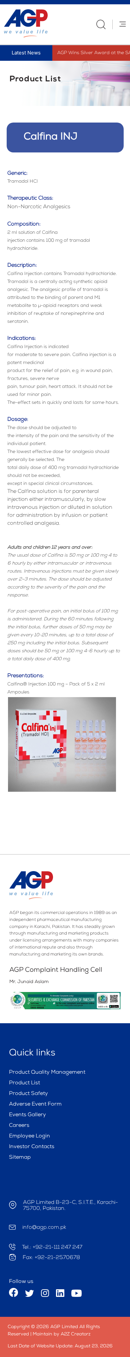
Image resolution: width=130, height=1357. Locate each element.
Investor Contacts (31, 1147)
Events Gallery (27, 1115)
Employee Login (29, 1136)
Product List (24, 1083)
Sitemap (20, 1157)
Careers (19, 1126)
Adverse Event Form (35, 1104)
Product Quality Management (47, 1072)
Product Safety (28, 1094)
